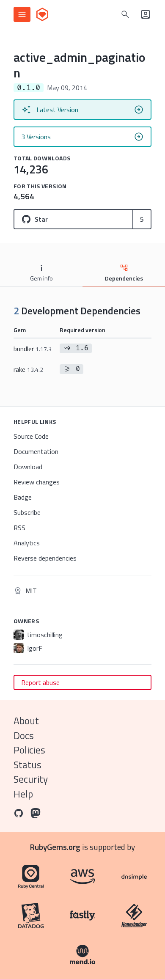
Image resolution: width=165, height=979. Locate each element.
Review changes (37, 482)
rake (28, 369)
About (26, 720)
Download (28, 467)
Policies (29, 749)
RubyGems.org (55, 847)
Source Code (31, 436)
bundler (33, 349)
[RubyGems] (42, 14)
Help (23, 793)
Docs (24, 735)
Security (31, 779)
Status (27, 764)
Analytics (27, 543)
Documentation (36, 451)
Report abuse (40, 682)
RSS (19, 527)
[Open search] (125, 14)
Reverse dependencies (45, 558)
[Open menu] (22, 14)
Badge (23, 497)
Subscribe (27, 512)
